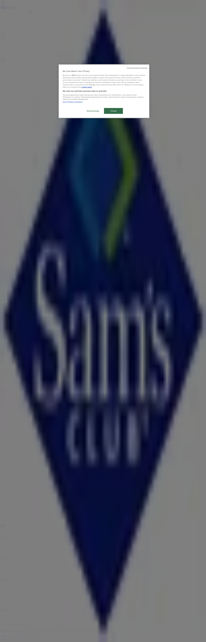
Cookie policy (87, 87)
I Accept (113, 111)
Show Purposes (93, 111)
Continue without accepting (137, 68)
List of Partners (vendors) (73, 102)
